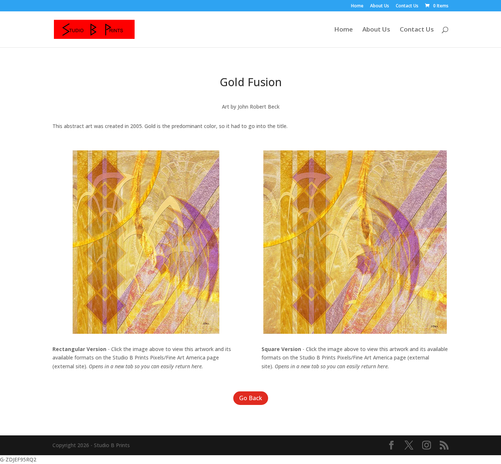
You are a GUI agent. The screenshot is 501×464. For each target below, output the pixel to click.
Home (357, 6)
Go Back (250, 398)
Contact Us (407, 6)
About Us (379, 6)
